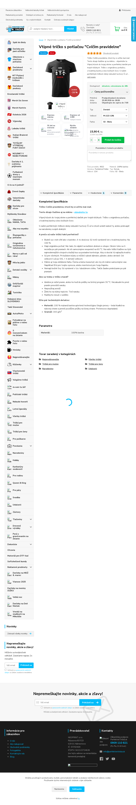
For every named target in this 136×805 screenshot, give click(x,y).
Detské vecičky (20, 270)
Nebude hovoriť (20, 401)
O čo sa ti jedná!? (15, 185)
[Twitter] (109, 759)
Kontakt (47, 20)
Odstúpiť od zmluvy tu (34, 15)
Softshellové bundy (17, 561)
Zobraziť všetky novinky (17, 633)
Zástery (16, 512)
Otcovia (11, 550)
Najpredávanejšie (21, 357)
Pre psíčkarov (19, 439)
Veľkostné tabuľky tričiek (34, 10)
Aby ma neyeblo (20, 228)
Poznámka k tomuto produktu (109, 148)
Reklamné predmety (17, 567)
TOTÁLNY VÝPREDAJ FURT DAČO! (19, 145)
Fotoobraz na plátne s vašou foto (20, 322)
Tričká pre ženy (20, 431)
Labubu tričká (18, 128)
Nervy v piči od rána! (20, 254)
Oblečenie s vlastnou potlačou (18, 59)
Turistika (17, 292)
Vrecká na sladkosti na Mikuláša (19, 614)
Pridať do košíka (113, 139)
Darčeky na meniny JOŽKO (16, 589)
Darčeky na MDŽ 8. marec (20, 574)
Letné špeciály (20, 409)
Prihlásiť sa (26, 665)
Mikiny (16, 277)
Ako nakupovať (81, 15)
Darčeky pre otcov (18, 207)
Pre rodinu (18, 475)
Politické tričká (20, 394)
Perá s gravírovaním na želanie (20, 536)
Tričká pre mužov (17, 423)
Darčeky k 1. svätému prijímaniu (17, 164)
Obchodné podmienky (14, 20)
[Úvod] (15, 28)
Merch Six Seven (20, 100)
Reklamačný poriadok (14, 15)
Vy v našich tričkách (33, 20)
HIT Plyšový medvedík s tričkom (18, 78)
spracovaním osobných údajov (62, 708)
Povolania (17, 446)
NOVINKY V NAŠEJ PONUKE (20, 154)
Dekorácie (12, 544)
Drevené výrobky (17, 527)
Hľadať (70, 28)
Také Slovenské (15, 307)
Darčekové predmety (18, 68)
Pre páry (17, 490)
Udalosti (17, 504)
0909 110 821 (93, 30)
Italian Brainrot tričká (20, 136)
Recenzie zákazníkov (14, 10)
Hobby (16, 460)
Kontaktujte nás (17, 753)
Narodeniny (18, 453)
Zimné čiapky (18, 191)
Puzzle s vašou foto (20, 342)
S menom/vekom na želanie (20, 333)
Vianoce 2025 (19, 581)
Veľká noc (17, 597)
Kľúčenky (17, 364)
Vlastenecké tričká (19, 372)
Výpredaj (17, 121)
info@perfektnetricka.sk (114, 751)
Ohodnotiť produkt (111, 53)
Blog (12, 756)
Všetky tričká (19, 416)
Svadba (16, 497)
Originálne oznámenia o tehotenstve (19, 245)
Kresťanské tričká (15, 94)
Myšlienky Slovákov (16, 214)
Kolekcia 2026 (19, 114)
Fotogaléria (15, 750)
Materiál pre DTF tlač (17, 555)
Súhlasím (77, 789)
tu (79, 798)
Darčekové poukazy (18, 87)
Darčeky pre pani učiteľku (19, 50)
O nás (69, 15)
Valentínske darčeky (18, 199)
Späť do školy (19, 42)
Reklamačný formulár (55, 15)
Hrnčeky (16, 350)
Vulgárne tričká (20, 380)
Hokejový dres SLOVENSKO (14, 300)
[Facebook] (103, 759)
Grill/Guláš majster (18, 284)
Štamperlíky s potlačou (19, 236)
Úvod (41, 40)
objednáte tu (81, 212)
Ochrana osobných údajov (64, 20)
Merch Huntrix (19, 108)
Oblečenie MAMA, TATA (19, 221)
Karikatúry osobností (18, 467)
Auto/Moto (18, 313)
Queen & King (19, 483)
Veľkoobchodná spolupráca (58, 10)
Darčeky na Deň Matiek (20, 604)
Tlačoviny (17, 519)
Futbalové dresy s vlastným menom (18, 176)
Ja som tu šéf (19, 387)
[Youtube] (115, 759)
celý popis (91, 77)
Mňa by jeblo (19, 262)
